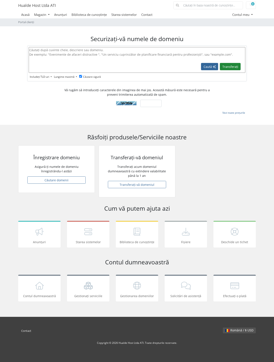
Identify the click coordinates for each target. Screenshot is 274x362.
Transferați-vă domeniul (137, 185)
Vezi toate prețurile (233, 113)
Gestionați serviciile (88, 296)
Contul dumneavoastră (39, 296)
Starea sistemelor (124, 14)
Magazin (40, 14)
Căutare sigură (92, 77)
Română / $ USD (241, 330)
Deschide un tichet (234, 242)
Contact (146, 14)
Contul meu (241, 14)
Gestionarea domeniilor (137, 296)
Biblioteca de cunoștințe (89, 14)
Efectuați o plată (234, 296)
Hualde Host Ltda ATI (37, 5)
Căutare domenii (56, 180)
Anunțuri (60, 14)
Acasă (25, 14)
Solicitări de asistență (185, 296)
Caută (208, 67)
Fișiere (186, 242)
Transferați (230, 67)
